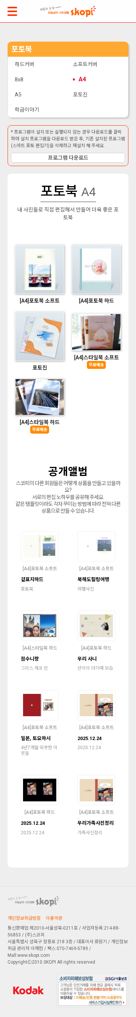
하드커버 (24, 64)
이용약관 (54, 918)
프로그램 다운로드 (68, 158)
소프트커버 (85, 64)
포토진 (80, 95)
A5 (18, 95)
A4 (82, 79)
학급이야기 (27, 110)
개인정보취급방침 (24, 918)
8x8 (19, 79)
